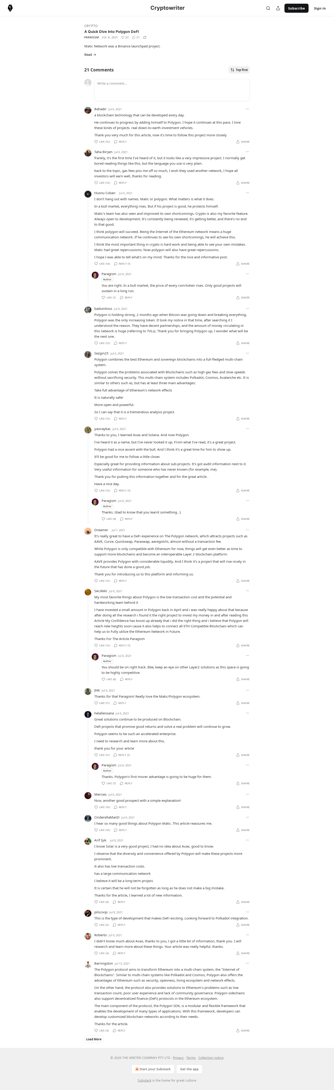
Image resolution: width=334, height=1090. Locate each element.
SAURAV (100, 591)
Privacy (178, 1058)
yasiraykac (102, 428)
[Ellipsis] (247, 108)
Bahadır (100, 109)
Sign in (320, 8)
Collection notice (211, 1058)
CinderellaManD (107, 817)
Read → (90, 54)
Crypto (91, 26)
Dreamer (101, 530)
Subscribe (296, 8)
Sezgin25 (101, 353)
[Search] (268, 8)
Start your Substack (155, 1069)
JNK (97, 690)
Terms (191, 1058)
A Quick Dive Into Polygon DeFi (111, 31)
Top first (242, 70)
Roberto (100, 935)
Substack (144, 1080)
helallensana (104, 713)
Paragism (91, 37)
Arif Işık (100, 840)
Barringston (103, 963)
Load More (94, 1039)
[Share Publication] (278, 8)
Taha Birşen (103, 151)
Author (107, 279)
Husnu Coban (104, 193)
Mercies (100, 794)
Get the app (189, 1069)
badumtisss (103, 308)
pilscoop (100, 912)
